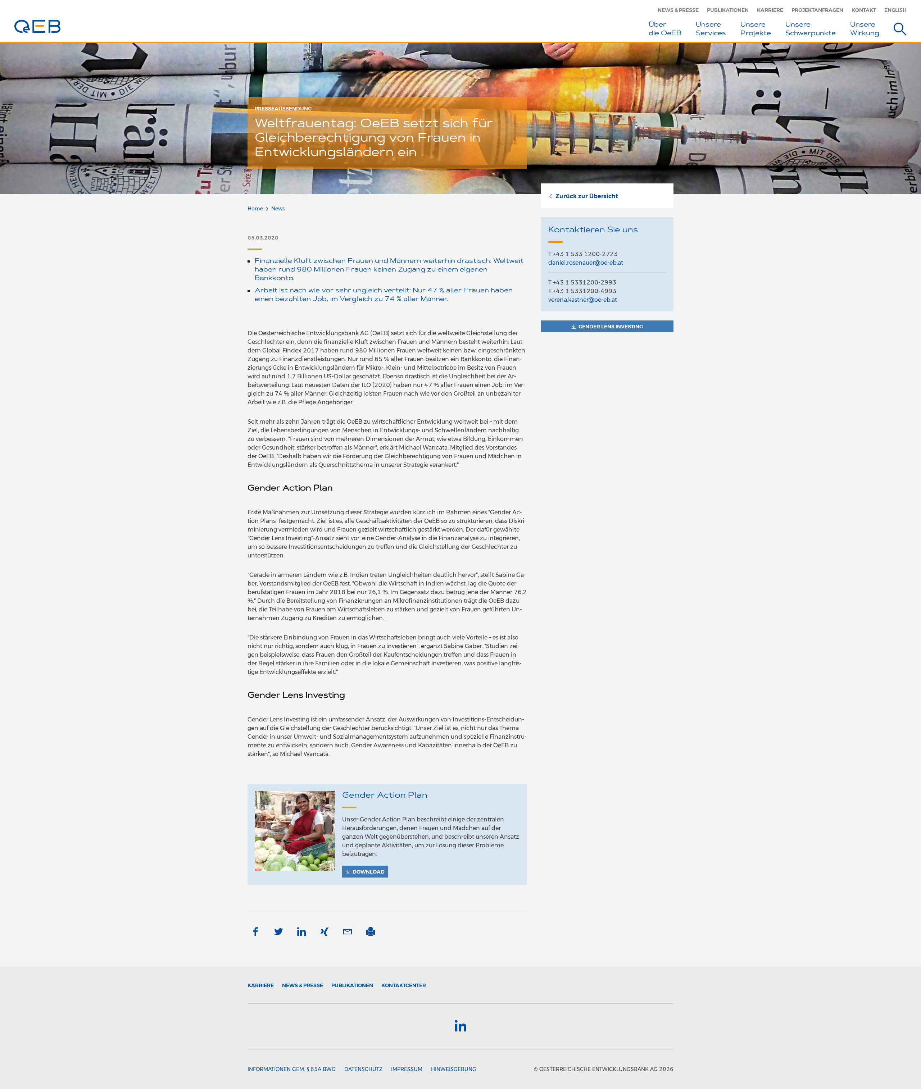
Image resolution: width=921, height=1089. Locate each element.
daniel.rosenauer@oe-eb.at (585, 262)
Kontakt (864, 10)
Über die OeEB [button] (665, 29)
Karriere (770, 10)
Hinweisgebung (453, 1069)
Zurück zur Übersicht (586, 196)
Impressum (406, 1069)
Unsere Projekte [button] (755, 29)
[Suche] (900, 30)
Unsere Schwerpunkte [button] (810, 29)
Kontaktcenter (403, 985)
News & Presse (678, 10)
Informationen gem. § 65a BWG (292, 1069)
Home (255, 208)
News (278, 208)
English (895, 10)
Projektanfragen (817, 10)
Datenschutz (363, 1069)
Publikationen (728, 10)
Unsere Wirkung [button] (864, 29)
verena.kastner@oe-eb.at (582, 299)
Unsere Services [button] (711, 29)
